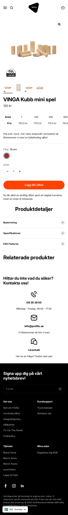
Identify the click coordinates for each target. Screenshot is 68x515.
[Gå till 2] (18, 88)
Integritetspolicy (12, 419)
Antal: (6, 164)
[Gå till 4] (39, 88)
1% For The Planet (13, 430)
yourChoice (9, 469)
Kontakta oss (44, 413)
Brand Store (9, 452)
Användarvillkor (11, 413)
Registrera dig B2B (47, 452)
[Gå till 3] (29, 88)
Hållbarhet (8, 424)
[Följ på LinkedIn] (22, 486)
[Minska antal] (7, 171)
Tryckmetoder (44, 407)
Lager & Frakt (10, 475)
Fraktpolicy (9, 436)
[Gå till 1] (8, 88)
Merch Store (10, 458)
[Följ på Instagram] (14, 486)
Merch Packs (10, 463)
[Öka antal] (20, 171)
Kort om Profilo (11, 407)
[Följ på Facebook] (5, 486)
